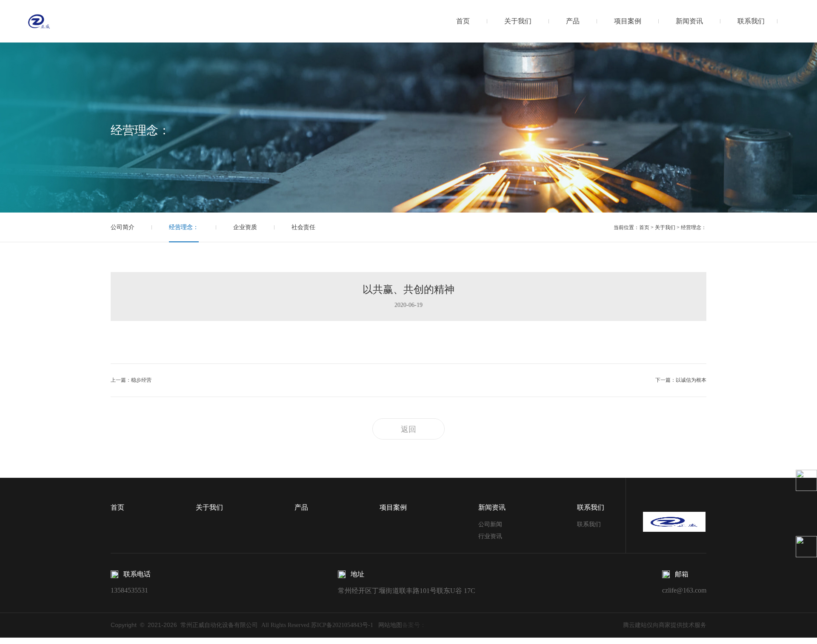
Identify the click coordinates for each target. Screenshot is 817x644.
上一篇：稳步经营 (131, 380)
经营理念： (184, 227)
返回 (408, 429)
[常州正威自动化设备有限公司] (39, 21)
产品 (573, 21)
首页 (463, 21)
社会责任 (303, 227)
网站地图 (387, 625)
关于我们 (517, 21)
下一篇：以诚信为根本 (680, 380)
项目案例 (627, 21)
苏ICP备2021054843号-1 (342, 625)
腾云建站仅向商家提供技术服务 (664, 625)
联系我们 (751, 21)
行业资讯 (490, 536)
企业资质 (245, 227)
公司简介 (122, 227)
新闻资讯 (689, 21)
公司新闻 (490, 524)
